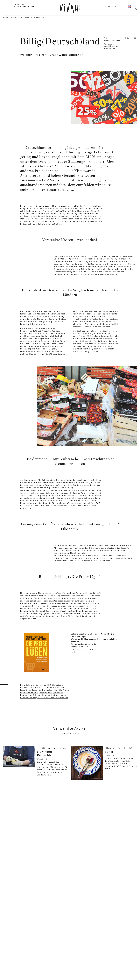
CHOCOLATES (18, 4)
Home (5, 17)
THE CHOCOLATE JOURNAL (24, 6)
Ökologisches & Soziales (19, 17)
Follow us (109, 6)
